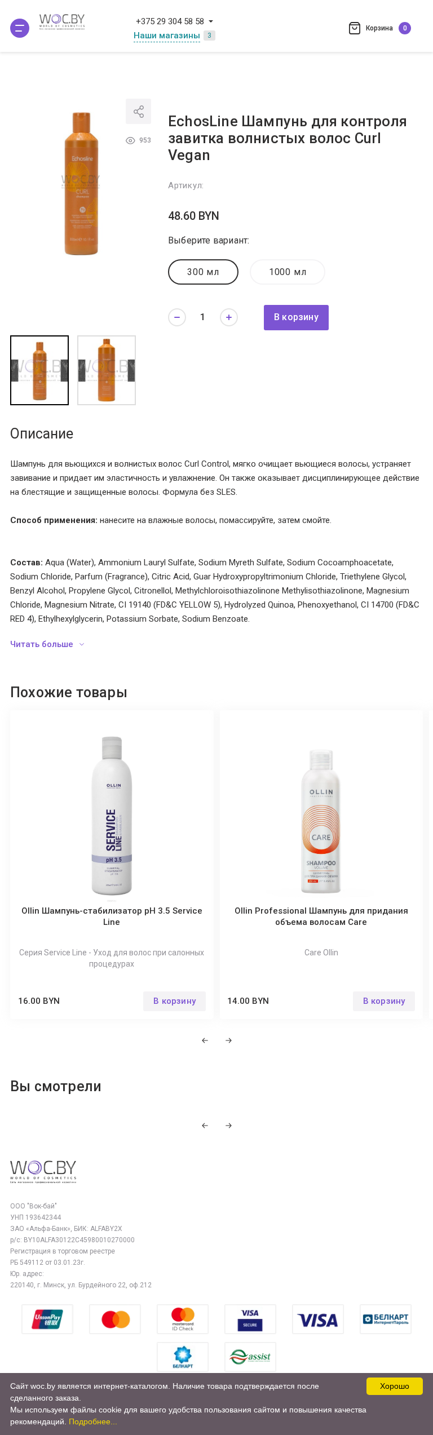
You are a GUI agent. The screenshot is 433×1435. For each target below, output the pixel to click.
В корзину (296, 317)
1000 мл (288, 272)
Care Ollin (321, 952)
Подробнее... (93, 1421)
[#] (19, 28)
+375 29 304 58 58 (170, 21)
